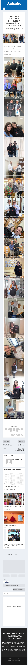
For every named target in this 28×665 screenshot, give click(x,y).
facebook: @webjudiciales (14, 606)
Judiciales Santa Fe (15, 28)
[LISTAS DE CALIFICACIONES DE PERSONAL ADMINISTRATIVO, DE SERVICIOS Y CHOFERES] (14, 479)
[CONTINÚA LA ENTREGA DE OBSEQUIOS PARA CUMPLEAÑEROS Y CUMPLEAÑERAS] (14, 499)
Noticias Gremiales (11, 30)
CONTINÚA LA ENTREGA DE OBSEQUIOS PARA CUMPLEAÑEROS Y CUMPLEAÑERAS (14, 507)
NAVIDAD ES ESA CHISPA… (10, 525)
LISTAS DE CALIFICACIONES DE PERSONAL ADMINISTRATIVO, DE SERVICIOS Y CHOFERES (12, 488)
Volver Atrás (7, 593)
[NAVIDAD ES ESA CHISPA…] (14, 517)
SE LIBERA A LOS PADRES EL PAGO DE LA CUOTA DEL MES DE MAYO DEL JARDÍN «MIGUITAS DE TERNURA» (13, 544)
